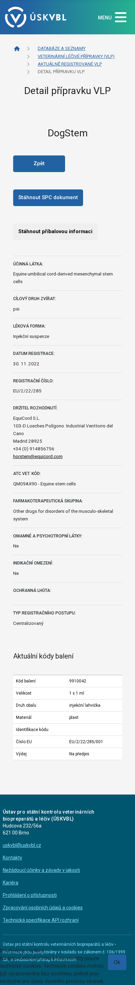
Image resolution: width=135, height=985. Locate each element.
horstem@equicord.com (38, 456)
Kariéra (10, 882)
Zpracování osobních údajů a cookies (43, 907)
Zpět (39, 163)
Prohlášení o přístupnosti (30, 895)
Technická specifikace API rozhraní (41, 920)
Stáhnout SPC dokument (48, 197)
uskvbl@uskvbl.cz (22, 845)
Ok (117, 962)
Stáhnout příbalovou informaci (55, 231)
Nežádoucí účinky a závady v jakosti (41, 870)
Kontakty (12, 857)
